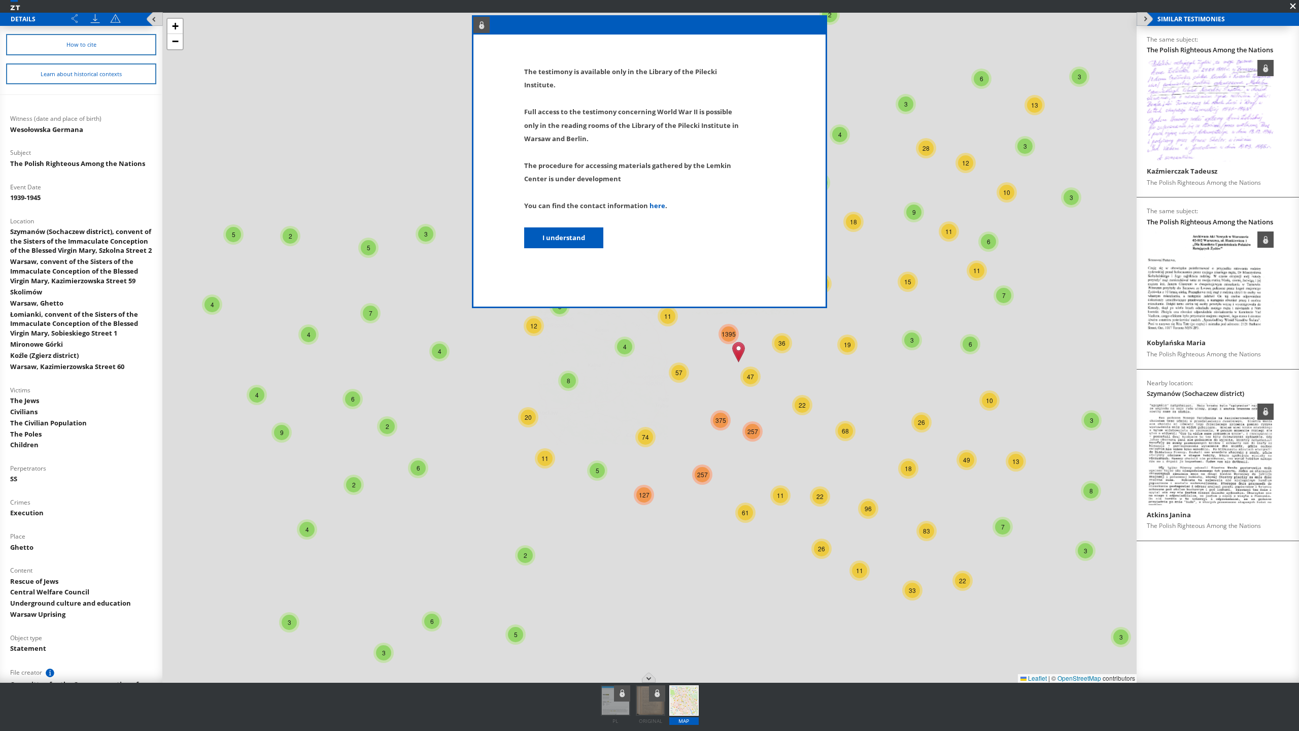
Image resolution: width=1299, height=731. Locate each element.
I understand (563, 237)
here (657, 205)
